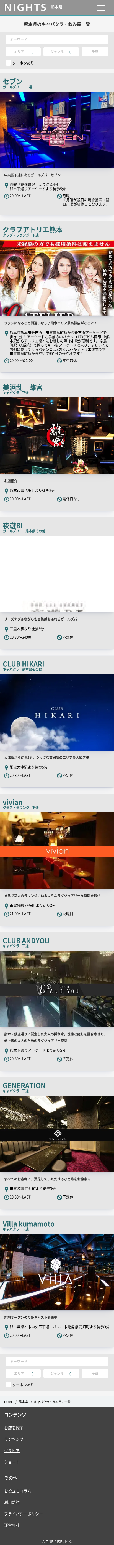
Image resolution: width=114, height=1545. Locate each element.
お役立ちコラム (17, 1491)
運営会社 (12, 1525)
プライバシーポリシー (23, 1513)
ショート (12, 1462)
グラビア (12, 1450)
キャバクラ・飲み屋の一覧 (52, 1402)
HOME (8, 1402)
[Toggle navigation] (101, 7)
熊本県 (23, 1402)
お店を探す (14, 1427)
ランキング (14, 1439)
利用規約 (12, 1502)
